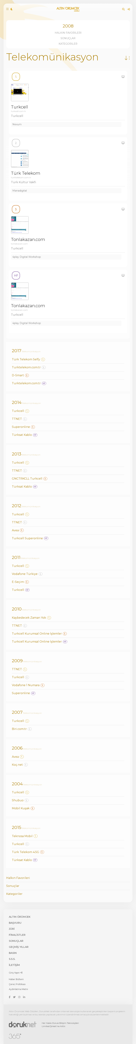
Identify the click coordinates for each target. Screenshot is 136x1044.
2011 (16, 557)
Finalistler (17, 934)
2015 (16, 827)
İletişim (14, 965)
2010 (17, 609)
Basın (13, 953)
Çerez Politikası (17, 984)
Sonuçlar (68, 38)
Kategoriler (68, 43)
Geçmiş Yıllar (19, 947)
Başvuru (15, 922)
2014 (17, 402)
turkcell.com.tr (18, 111)
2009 (17, 660)
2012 (16, 505)
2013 (16, 454)
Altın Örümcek (19, 916)
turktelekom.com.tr (21, 177)
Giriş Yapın (14, 972)
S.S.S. (12, 959)
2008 (68, 26)
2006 (17, 748)
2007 (17, 712)
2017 (16, 350)
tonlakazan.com (19, 243)
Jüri (12, 928)
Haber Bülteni (16, 979)
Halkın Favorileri (68, 32)
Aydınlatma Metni (18, 989)
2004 (17, 783)
